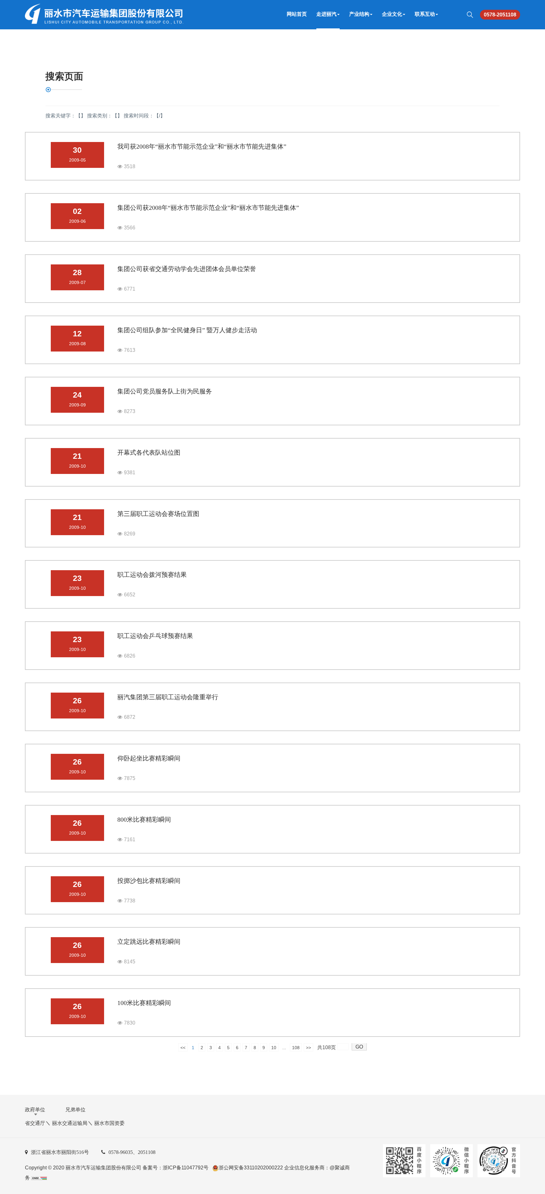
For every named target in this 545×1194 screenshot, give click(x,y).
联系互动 (425, 14)
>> (308, 1047)
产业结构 (359, 14)
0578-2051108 (500, 14)
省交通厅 (35, 1123)
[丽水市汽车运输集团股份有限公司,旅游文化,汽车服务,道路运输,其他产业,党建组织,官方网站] (103, 14)
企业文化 (392, 14)
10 (273, 1047)
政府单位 (35, 1109)
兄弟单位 (75, 1109)
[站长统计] (39, 1177)
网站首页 (297, 14)
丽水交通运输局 (69, 1123)
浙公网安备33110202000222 (251, 1167)
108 (296, 1047)
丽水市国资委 (109, 1123)
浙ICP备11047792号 (185, 1167)
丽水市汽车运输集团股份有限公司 (103, 1167)
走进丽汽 (326, 14)
